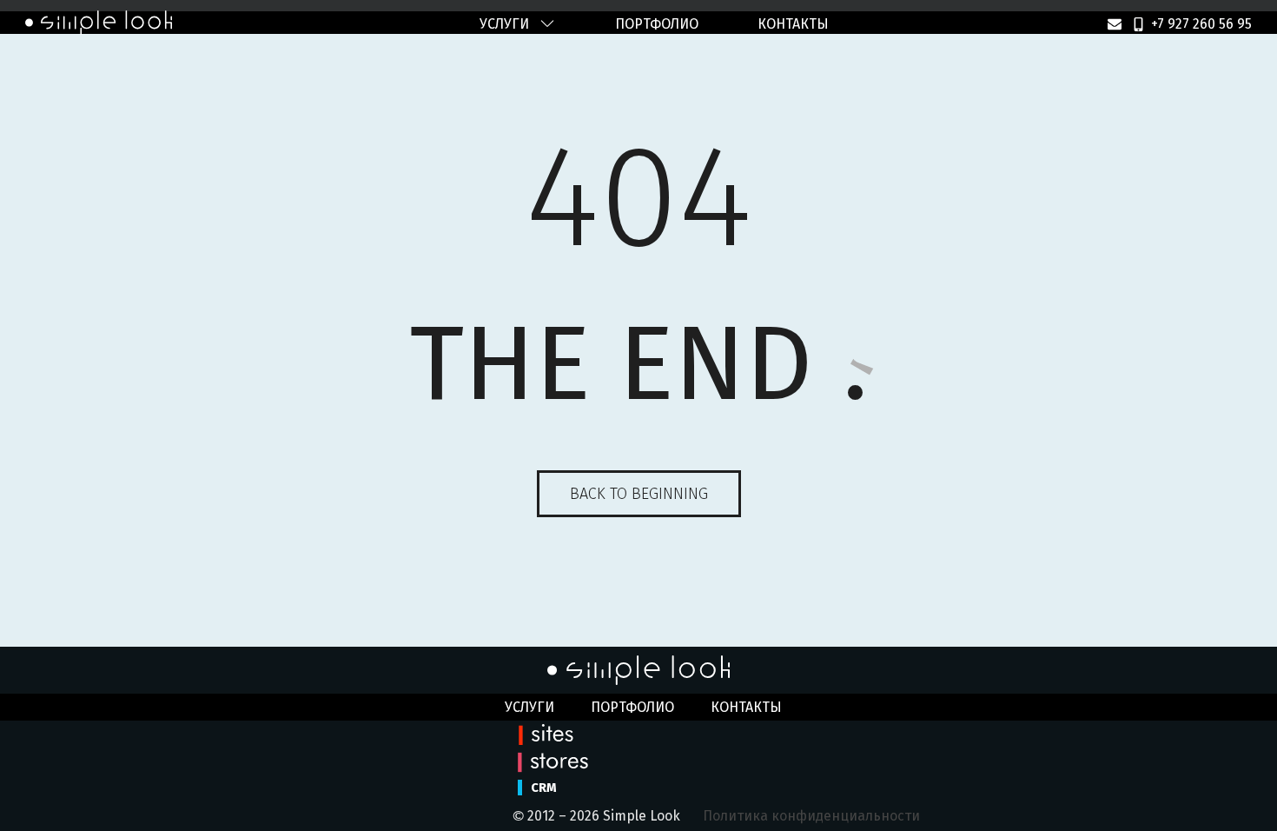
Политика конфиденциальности (811, 816)
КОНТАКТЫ (793, 24)
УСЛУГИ (504, 24)
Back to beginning (639, 493)
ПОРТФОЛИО (656, 24)
